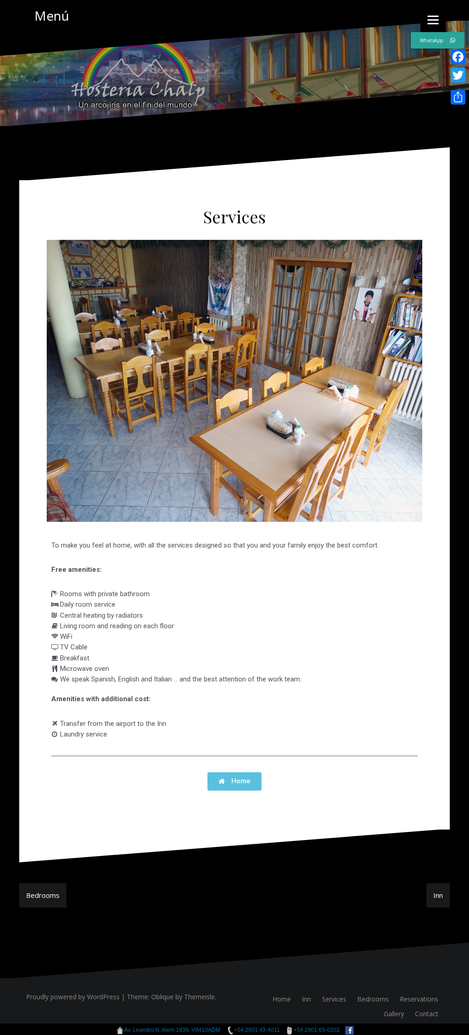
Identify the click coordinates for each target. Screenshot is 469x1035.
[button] (234, 781)
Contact (426, 1013)
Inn (438, 895)
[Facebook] (458, 57)
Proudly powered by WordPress (73, 996)
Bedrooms (43, 895)
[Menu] (433, 19)
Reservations (419, 999)
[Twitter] (458, 75)
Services (334, 999)
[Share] (458, 97)
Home (282, 999)
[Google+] (458, 86)
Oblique (162, 996)
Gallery (394, 1013)
